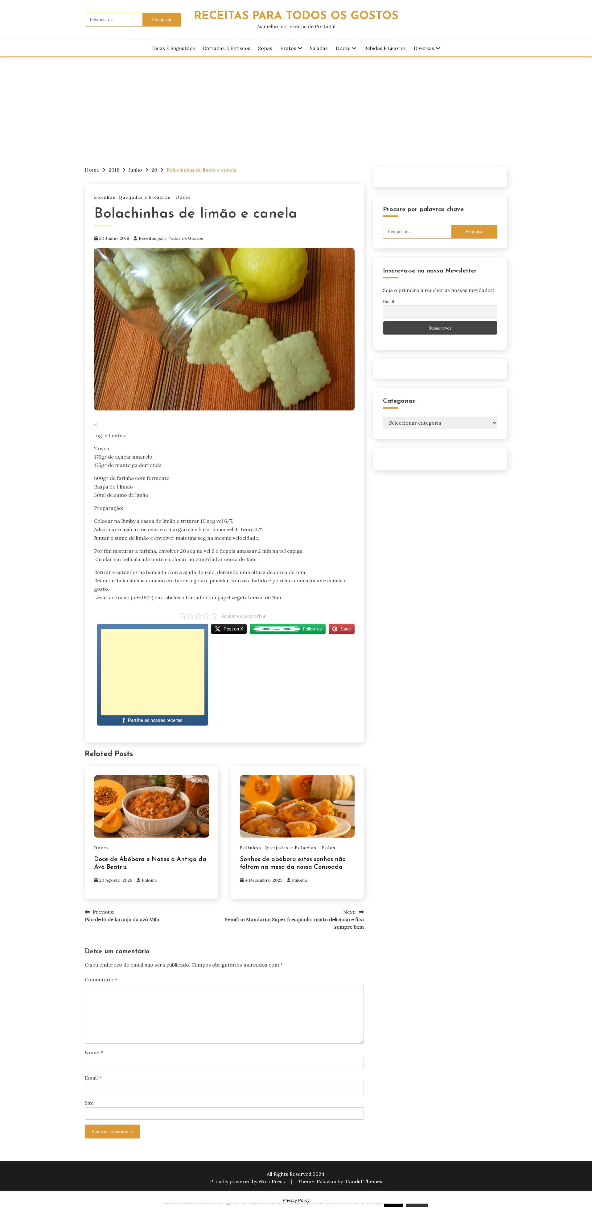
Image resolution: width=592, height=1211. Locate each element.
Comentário (101, 979)
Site (89, 1103)
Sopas (265, 48)
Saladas (319, 48)
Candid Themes (364, 1181)
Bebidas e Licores (385, 48)
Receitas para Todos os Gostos (171, 238)
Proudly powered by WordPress (248, 1181)
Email (93, 1078)
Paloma (149, 880)
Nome (94, 1052)
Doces (343, 48)
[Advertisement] (296, 103)
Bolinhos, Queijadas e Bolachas (132, 197)
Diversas (424, 48)
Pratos (288, 48)
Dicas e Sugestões (173, 48)
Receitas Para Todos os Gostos (296, 16)
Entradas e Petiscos (226, 48)
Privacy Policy (296, 1200)
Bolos (329, 848)
